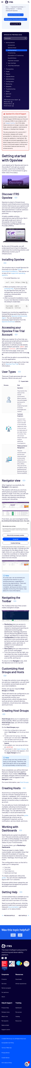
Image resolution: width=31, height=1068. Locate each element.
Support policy (10, 123)
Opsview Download (8, 321)
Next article (23, 915)
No (20, 935)
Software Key (8, 288)
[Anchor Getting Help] (21, 892)
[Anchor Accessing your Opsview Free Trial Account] (16, 334)
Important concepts (13, 60)
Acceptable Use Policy (8, 1042)
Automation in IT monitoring (15, 55)
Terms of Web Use (7, 1047)
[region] (15, 534)
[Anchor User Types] (19, 371)
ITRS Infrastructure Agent (11, 99)
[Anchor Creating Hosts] (24, 788)
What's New (7, 101)
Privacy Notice (6, 1052)
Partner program (6, 988)
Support (8, 96)
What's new (5, 1016)
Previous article (9, 915)
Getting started (12, 50)
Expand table (24, 381)
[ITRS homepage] (15, 2)
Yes (13, 935)
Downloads (18, 979)
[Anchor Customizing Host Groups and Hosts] (5, 675)
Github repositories (20, 983)
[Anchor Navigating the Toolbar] (15, 601)
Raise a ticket (5, 1025)
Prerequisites (10, 69)
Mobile (8, 91)
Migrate (8, 74)
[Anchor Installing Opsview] (5, 263)
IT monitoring (11, 53)
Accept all (15, 539)
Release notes (6, 1012)
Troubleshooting (10, 89)
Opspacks (8, 86)
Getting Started (10, 42)
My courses (18, 1012)
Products (4, 979)
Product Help (5, 1007)
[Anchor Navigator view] (24, 480)
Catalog (17, 1016)
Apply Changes (21, 749)
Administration (10, 79)
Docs (7, 7)
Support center (6, 1029)
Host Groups (24, 782)
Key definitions (12, 58)
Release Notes (8, 103)
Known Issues (8, 105)
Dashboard (18, 1007)
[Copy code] (26, 282)
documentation (13, 907)
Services (4, 983)
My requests (5, 1021)
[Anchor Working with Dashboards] (21, 830)
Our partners (5, 992)
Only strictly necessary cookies (15, 535)
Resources (18, 1021)
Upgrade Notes (10, 76)
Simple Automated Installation (12, 270)
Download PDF (15, 24)
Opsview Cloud (12, 47)
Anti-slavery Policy (7, 1062)
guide (26, 815)
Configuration (10, 81)
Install (7, 71)
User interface (12, 63)
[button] (27, 1064)
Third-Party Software (14, 65)
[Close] (28, 523)
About (3, 996)
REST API (8, 94)
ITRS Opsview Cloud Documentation (15, 19)
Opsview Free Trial (12, 364)
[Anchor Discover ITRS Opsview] (16, 197)
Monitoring (9, 84)
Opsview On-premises (17, 7)
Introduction (11, 45)
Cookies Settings (15, 543)
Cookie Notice (5, 1057)
